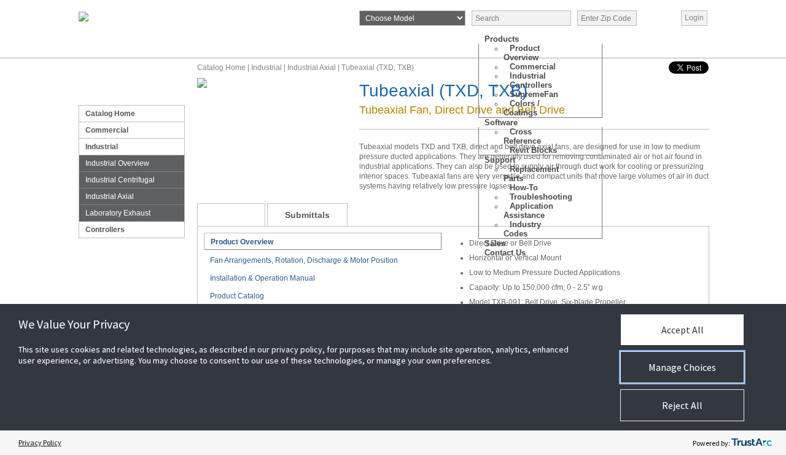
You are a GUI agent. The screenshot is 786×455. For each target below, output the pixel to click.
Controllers (105, 229)
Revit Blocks (533, 150)
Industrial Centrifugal (120, 180)
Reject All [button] (682, 405)
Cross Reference (522, 136)
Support (499, 160)
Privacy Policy (39, 442)
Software (501, 122)
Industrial (101, 146)
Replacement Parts (531, 174)
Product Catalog (237, 296)
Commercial (106, 130)
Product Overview (522, 53)
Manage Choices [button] (682, 367)
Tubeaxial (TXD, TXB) (377, 67)
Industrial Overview (117, 163)
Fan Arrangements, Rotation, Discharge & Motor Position (304, 260)
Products (501, 39)
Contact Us (505, 252)
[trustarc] (751, 442)
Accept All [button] (682, 330)
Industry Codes (522, 229)
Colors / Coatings (522, 108)
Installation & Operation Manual (262, 278)
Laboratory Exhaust (117, 213)
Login (694, 18)
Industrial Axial (109, 196)
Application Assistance (528, 210)
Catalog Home (110, 113)
